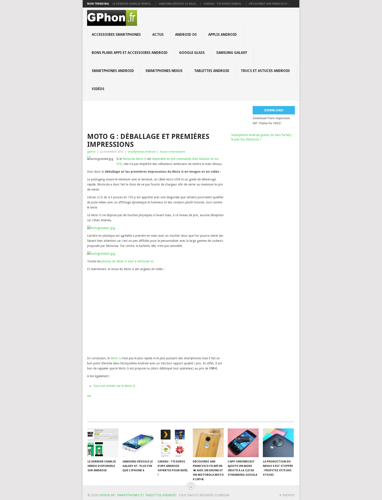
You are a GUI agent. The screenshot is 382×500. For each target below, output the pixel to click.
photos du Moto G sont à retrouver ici (127, 261)
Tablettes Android (211, 71)
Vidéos (98, 89)
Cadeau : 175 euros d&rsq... (223, 3)
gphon (91, 151)
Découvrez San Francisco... (269, 3)
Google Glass (192, 53)
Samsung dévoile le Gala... (178, 3)
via (89, 396)
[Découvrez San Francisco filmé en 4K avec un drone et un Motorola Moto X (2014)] (208, 442)
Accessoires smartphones (116, 34)
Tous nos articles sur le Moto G (114, 386)
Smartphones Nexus (164, 71)
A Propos (286, 495)
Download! (273, 110)
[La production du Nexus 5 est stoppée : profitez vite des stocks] (278, 442)
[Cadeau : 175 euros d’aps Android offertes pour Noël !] (173, 442)
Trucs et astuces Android (265, 71)
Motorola (129, 159)
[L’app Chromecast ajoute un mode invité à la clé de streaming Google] (243, 442)
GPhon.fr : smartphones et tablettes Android (137, 495)
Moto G (141, 159)
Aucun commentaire (172, 151)
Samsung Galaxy (231, 53)
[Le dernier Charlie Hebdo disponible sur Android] (103, 442)
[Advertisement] (194, 116)
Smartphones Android (113, 71)
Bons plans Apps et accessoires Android (130, 53)
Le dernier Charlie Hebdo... (132, 3)
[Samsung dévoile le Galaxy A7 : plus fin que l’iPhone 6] (137, 442)
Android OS (186, 34)
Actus (158, 34)
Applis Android (222, 34)
